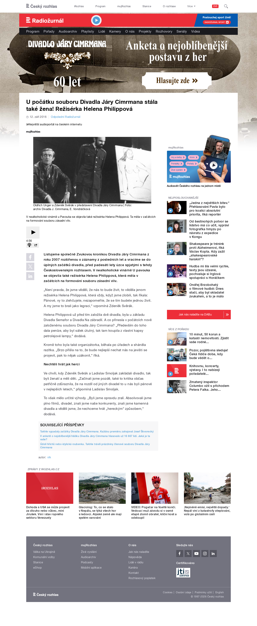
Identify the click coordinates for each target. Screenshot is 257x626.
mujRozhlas (124, 6)
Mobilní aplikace (91, 567)
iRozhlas (79, 6)
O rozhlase (169, 6)
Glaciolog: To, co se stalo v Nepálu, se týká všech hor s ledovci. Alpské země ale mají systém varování (100, 512)
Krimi (192, 157)
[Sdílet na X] (30, 267)
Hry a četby (176, 157)
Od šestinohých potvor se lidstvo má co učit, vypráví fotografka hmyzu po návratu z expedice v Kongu (209, 229)
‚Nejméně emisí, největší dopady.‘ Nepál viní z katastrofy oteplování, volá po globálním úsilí (207, 511)
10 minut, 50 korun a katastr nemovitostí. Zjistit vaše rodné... (209, 338)
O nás (130, 31)
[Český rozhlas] (41, 6)
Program (100, 6)
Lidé (101, 31)
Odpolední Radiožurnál (65, 117)
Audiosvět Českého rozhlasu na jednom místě (194, 186)
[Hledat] (226, 6)
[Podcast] (29, 245)
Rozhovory (164, 31)
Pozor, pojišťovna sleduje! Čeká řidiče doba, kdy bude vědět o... (208, 354)
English (219, 592)
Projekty (145, 31)
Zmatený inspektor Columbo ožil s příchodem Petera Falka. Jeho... (209, 385)
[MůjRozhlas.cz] (33, 132)
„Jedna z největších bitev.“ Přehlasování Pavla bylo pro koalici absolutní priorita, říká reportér (209, 208)
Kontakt (133, 573)
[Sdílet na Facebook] (30, 257)
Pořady (49, 31)
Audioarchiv (68, 31)
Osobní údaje (183, 592)
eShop (37, 567)
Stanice (146, 6)
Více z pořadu (178, 329)
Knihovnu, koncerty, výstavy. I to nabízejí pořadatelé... (204, 369)
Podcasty (87, 562)
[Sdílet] (36, 245)
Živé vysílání (177, 170)
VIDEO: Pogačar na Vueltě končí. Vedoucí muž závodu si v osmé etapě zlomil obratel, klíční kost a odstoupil (154, 512)
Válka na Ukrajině (44, 552)
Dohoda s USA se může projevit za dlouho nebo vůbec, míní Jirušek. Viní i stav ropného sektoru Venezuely (48, 512)
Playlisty (87, 31)
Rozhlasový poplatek (141, 578)
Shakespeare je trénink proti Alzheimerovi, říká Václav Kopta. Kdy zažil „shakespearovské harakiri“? (207, 251)
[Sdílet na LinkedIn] (30, 276)
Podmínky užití (203, 592)
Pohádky (175, 163)
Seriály (182, 31)
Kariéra (133, 567)
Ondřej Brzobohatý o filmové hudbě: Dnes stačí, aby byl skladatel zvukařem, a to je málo (206, 290)
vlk (49, 457)
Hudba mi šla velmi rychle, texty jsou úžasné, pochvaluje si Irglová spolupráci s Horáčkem (209, 272)
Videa (195, 31)
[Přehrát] (33, 233)
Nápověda (135, 557)
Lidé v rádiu (136, 562)
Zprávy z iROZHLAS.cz (43, 469)
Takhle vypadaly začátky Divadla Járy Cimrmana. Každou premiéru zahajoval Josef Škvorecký (97, 431)
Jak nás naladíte (138, 552)
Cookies (167, 592)
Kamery (115, 31)
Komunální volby (44, 557)
